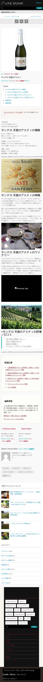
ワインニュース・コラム (12, 670)
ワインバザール (9, 112)
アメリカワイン (11, 619)
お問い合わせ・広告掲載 (18, 416)
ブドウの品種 (7, 556)
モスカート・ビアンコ (25, 472)
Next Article (26, 429)
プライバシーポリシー (10, 679)
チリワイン (23, 623)
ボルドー (22, 601)
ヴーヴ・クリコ (33, 16)
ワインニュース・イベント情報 (17, 384)
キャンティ (30, 614)
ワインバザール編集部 (17, 81)
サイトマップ (21, 674)
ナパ (20, 619)
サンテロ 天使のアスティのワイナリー (19, 95)
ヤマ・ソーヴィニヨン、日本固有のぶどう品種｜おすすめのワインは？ (25, 503)
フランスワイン (11, 601)
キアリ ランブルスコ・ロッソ (25, 435)
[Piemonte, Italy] (21, 316)
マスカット (26, 468)
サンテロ (6, 468)
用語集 (7, 656)
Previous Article (8, 429)
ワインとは (4, 583)
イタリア (7, 74)
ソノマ (27, 619)
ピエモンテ (16, 468)
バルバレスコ (19, 614)
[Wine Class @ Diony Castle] (21, 236)
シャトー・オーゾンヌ (9, 16)
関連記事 (8, 100)
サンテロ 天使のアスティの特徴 (17, 92)
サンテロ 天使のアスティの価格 (15, 89)
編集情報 (8, 103)
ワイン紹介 (14, 74)
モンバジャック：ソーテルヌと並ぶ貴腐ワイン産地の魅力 (25, 514)
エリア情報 (4, 578)
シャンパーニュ (23, 606)
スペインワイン (11, 623)
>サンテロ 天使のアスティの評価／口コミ (20, 97)
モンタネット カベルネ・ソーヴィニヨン (7, 435)
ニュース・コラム (11, 660)
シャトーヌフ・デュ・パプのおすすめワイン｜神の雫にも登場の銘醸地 (25, 535)
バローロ (9, 614)
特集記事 (4, 565)
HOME (7, 637)
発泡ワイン (6, 476)
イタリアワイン (27, 610)
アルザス (9, 610)
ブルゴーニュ (10, 606)
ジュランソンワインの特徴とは (20, 523)
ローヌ (17, 610)
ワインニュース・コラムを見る (14, 419)
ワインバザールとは (27, 670)
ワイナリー (4, 551)
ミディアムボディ (8, 472)
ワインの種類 (7, 560)
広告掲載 (5, 674)
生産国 (5, 574)
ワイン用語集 (11, 387)
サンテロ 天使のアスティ (11, 77)
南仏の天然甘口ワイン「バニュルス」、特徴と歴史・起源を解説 (25, 493)
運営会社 (6, 416)
